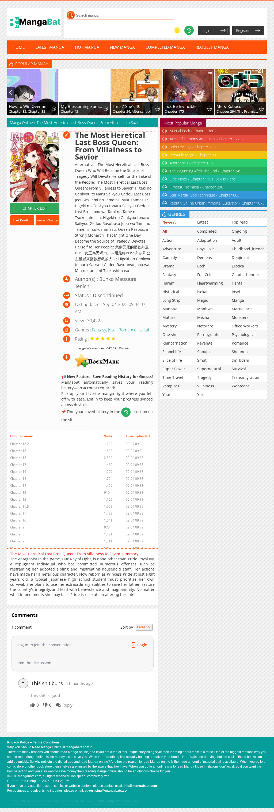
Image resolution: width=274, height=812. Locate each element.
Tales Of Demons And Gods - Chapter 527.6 (206, 138)
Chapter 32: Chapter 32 (27, 111)
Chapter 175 (174, 111)
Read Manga (41, 747)
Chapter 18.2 (19, 443)
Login (205, 30)
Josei (112, 330)
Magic (202, 300)
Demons (204, 257)
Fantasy (99, 330)
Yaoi (166, 394)
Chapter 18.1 (19, 450)
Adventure (171, 248)
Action (168, 240)
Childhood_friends (248, 248)
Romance (127, 330)
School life (171, 351)
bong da (73, 801)
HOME (19, 47)
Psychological (244, 334)
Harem (168, 283)
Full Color (205, 274)
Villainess (205, 385)
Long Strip (171, 300)
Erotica (238, 266)
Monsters (240, 317)
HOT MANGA (87, 47)
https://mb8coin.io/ (122, 801)
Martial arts (242, 308)
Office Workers (245, 325)
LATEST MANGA (49, 47)
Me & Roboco (228, 106)
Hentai (237, 283)
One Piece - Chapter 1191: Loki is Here (202, 179)
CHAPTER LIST (34, 208)
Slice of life (172, 360)
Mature (169, 317)
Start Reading (22, 220)
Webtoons (241, 385)
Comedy (169, 257)
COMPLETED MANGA (165, 47)
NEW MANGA (122, 47)
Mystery (169, 325)
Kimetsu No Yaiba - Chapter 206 (196, 187)
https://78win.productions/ (30, 801)
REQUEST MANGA (212, 47)
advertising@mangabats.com (107, 790)
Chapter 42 (69, 111)
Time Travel (172, 377)
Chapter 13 (18, 492)
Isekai (143, 330)
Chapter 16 (18, 471)
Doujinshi (240, 257)
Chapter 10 (18, 520)
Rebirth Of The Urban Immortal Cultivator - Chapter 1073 (217, 203)
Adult (236, 240)
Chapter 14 (18, 485)
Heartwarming (210, 283)
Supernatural (209, 368)
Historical (170, 291)
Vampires (170, 385)
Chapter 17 (18, 464)
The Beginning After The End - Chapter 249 (205, 170)
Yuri (200, 394)
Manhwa (205, 308)
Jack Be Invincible (180, 106)
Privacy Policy (18, 742)
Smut (202, 360)
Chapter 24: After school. (132, 111)
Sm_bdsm (240, 360)
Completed (207, 231)
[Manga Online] (34, 22)
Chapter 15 (18, 478)
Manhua (169, 308)
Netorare (205, 325)
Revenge (204, 343)
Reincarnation (175, 343)
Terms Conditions (46, 742)
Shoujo (203, 351)
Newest (169, 222)
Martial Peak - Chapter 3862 (193, 130)
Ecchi (202, 266)
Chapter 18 (18, 457)
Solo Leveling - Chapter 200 (193, 146)
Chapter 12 (18, 499)
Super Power (173, 368)
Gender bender (245, 274)
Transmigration (245, 377)
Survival (239, 368)
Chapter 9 (17, 527)
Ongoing (239, 231)
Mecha (203, 317)
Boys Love (206, 248)
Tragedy (204, 377)
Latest (202, 222)
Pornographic (209, 334)
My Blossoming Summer (82, 106)
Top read (240, 222)
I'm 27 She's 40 (126, 106)
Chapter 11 (18, 513)
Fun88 (99, 801)
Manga (238, 300)
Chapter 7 (17, 541)
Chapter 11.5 (19, 506)
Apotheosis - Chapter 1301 (192, 162)
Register (243, 30)
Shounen (240, 351)
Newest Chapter (47, 220)
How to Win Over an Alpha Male (30, 106)
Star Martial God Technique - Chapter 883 (204, 195)
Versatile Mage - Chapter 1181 (195, 154)
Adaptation (207, 240)
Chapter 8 (17, 534)
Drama (168, 266)
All (164, 231)
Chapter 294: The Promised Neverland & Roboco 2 (238, 111)
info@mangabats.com (140, 786)
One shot (170, 334)
